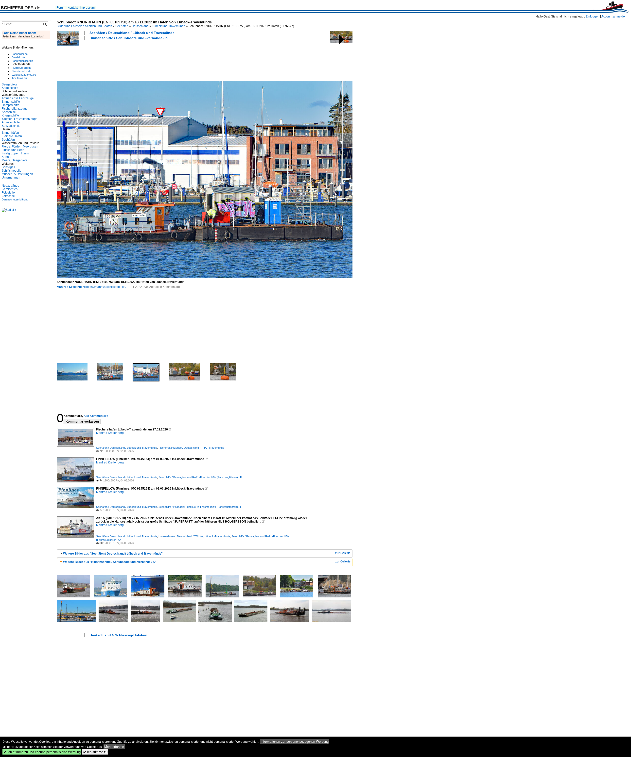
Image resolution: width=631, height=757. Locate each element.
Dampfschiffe (10, 105)
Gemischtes (10, 189)
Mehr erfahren (114, 747)
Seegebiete (9, 84)
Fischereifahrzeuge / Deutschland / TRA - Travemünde (191, 447)
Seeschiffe (9, 112)
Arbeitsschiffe (11, 122)
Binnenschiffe (11, 101)
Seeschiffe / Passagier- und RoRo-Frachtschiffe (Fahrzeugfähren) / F (200, 477)
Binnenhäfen (10, 132)
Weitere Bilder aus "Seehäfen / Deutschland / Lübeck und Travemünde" (113, 553)
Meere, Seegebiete (14, 160)
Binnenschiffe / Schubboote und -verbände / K (128, 38)
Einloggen (592, 16)
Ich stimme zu (95, 752)
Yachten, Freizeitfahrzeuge (19, 119)
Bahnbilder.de (20, 53)
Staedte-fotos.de (21, 71)
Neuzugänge (10, 185)
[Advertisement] (146, 60)
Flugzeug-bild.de (21, 67)
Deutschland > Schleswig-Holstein (118, 635)
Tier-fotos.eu (19, 78)
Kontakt (73, 7)
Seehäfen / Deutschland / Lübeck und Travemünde (132, 33)
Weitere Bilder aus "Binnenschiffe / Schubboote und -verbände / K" (110, 562)
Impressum (87, 7)
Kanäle (6, 157)
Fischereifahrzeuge (15, 108)
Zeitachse (8, 196)
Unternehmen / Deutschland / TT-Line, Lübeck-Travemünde (194, 536)
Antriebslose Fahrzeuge (18, 98)
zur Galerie (343, 553)
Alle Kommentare (96, 416)
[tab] (204, 553)
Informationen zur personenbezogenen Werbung (295, 741)
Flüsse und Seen (13, 150)
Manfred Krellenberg (71, 287)
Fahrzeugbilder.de (22, 60)
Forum (61, 7)
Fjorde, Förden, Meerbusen (20, 146)
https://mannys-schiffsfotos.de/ (106, 287)
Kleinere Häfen (12, 136)
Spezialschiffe (11, 126)
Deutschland (140, 26)
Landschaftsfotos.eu (24, 74)
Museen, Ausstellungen (17, 174)
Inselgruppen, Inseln (15, 153)
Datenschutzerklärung (15, 199)
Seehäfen (121, 26)
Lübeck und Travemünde (168, 26)
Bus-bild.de (18, 57)
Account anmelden (614, 16)
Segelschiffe (10, 88)
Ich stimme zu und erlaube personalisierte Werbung (42, 752)
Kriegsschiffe (10, 115)
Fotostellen (9, 192)
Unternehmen (11, 177)
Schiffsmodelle (11, 170)
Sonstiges (8, 167)
